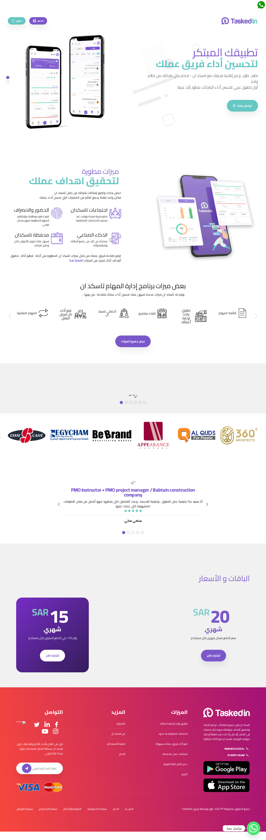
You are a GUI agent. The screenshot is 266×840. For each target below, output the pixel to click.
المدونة (121, 723)
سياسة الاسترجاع (48, 808)
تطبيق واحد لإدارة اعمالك (174, 723)
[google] (226, 768)
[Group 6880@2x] (226, 713)
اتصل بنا (129, 808)
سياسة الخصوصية (97, 808)
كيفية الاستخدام (116, 743)
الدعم (122, 753)
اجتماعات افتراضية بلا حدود (173, 733)
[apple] (226, 785)
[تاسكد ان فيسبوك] (56, 725)
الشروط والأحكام (72, 808)
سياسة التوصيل (24, 808)
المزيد (184, 774)
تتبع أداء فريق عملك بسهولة (172, 743)
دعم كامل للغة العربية (175, 764)
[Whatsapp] (253, 828)
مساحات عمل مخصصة (175, 753)
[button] (256, 316)
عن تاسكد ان (118, 733)
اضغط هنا (76, 260)
